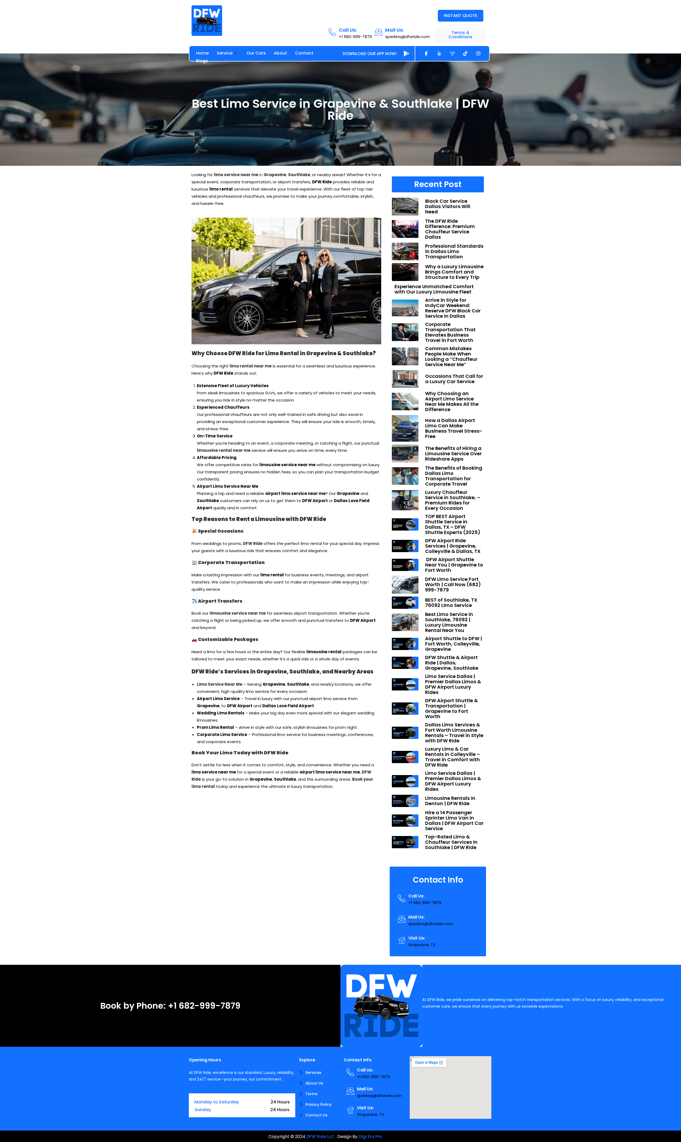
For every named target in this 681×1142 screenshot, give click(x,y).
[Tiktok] (465, 53)
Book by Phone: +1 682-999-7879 (170, 1006)
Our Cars (256, 53)
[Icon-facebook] (426, 53)
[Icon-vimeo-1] (452, 53)
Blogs (202, 61)
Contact (304, 53)
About (280, 53)
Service (224, 53)
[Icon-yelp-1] (439, 53)
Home (202, 53)
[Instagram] (478, 53)
